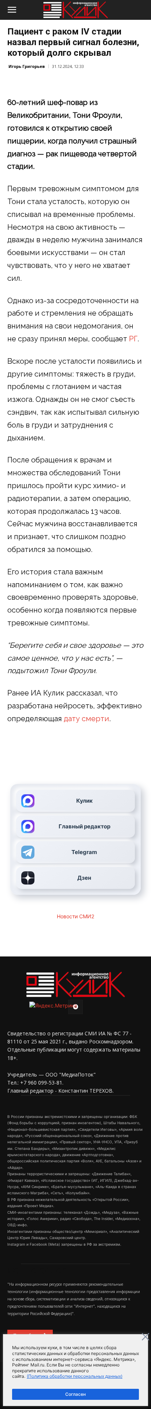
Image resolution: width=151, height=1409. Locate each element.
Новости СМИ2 (75, 916)
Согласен (75, 1394)
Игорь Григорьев (26, 66)
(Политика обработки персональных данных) (74, 1376)
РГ (133, 338)
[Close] (145, 1336)
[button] (11, 10)
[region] (75, 1370)
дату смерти (86, 718)
